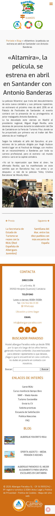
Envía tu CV (27, 403)
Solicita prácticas (27, 408)
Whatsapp (28, 306)
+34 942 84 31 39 (29, 303)
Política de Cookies (26, 493)
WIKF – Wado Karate (28, 395)
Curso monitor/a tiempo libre (27, 391)
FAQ (27, 420)
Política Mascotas (27, 416)
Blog (19, 40)
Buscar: (8, 369)
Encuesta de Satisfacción (27, 412)
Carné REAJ (27, 387)
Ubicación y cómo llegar (27, 311)
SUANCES (30, 18)
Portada (10, 40)
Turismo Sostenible (27, 399)
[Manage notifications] (48, 509)
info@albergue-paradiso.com (28, 322)
